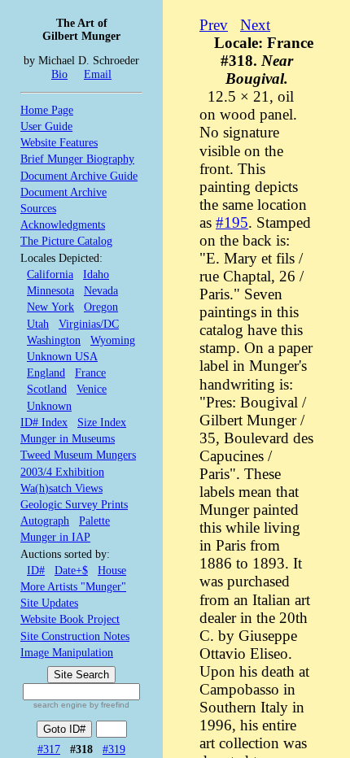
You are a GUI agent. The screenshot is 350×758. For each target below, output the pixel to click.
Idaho (96, 274)
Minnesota (50, 290)
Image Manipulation (66, 652)
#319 (114, 749)
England (46, 372)
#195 (232, 222)
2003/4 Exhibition (62, 471)
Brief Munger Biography (77, 158)
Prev (213, 24)
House (112, 570)
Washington (54, 339)
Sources (38, 208)
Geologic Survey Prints (74, 504)
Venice (92, 388)
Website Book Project (70, 618)
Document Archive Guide (79, 175)
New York (50, 306)
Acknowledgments (62, 224)
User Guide (46, 126)
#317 (48, 749)
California (50, 274)
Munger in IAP (55, 536)
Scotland (47, 388)
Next (255, 24)
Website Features (59, 142)
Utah (38, 323)
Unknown (49, 405)
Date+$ (71, 570)
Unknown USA (62, 356)
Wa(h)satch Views (61, 487)
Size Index (101, 422)
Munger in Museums (67, 438)
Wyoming (112, 339)
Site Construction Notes (74, 636)
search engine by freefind (81, 704)
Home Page (46, 109)
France (90, 372)
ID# (36, 570)
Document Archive (63, 191)
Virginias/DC (89, 323)
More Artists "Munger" (73, 586)
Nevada (101, 290)
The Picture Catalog (66, 240)
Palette (94, 520)
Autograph (44, 520)
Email (98, 74)
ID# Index (44, 422)
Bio (59, 74)
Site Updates (49, 602)
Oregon (101, 306)
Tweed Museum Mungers (78, 454)
